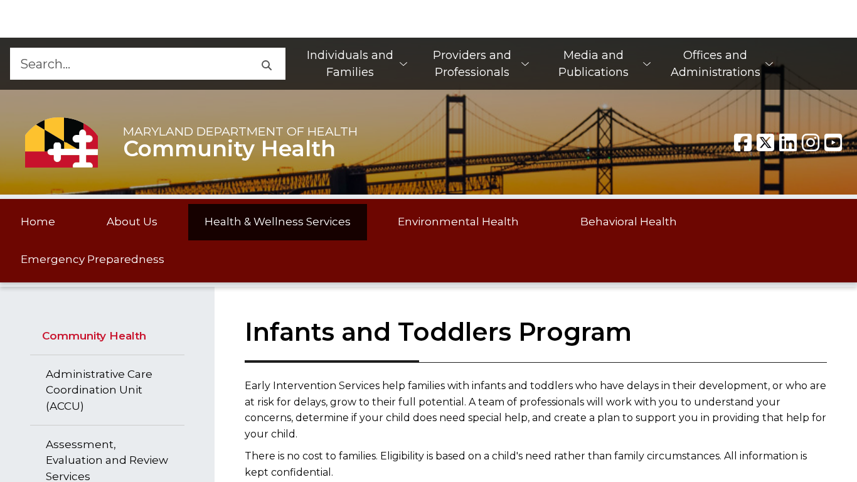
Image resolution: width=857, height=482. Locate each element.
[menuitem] (356, 64)
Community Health (229, 149)
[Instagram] (810, 142)
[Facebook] (743, 142)
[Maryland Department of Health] (61, 142)
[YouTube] (833, 142)
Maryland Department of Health (240, 131)
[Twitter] (765, 142)
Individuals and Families (350, 63)
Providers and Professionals (472, 63)
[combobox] (128, 64)
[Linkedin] (788, 142)
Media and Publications (593, 63)
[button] (266, 64)
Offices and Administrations (715, 63)
